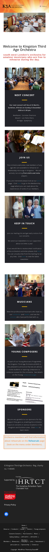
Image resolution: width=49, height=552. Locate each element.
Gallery (12, 537)
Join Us (39, 181)
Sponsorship (25, 545)
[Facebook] (6, 514)
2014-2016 (33, 537)
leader (27, 314)
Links (31, 541)
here (19, 183)
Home (24, 525)
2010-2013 (24, 537)
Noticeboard (39, 541)
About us (24, 528)
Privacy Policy (10, 504)
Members (24, 540)
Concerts (12, 534)
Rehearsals (33, 440)
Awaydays (24, 541)
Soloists (29, 529)
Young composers (40, 529)
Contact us (35, 545)
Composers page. (30, 375)
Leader (22, 529)
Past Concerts (27, 534)
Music (36, 534)
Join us (12, 545)
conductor (17, 314)
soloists (13, 317)
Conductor (14, 529)
